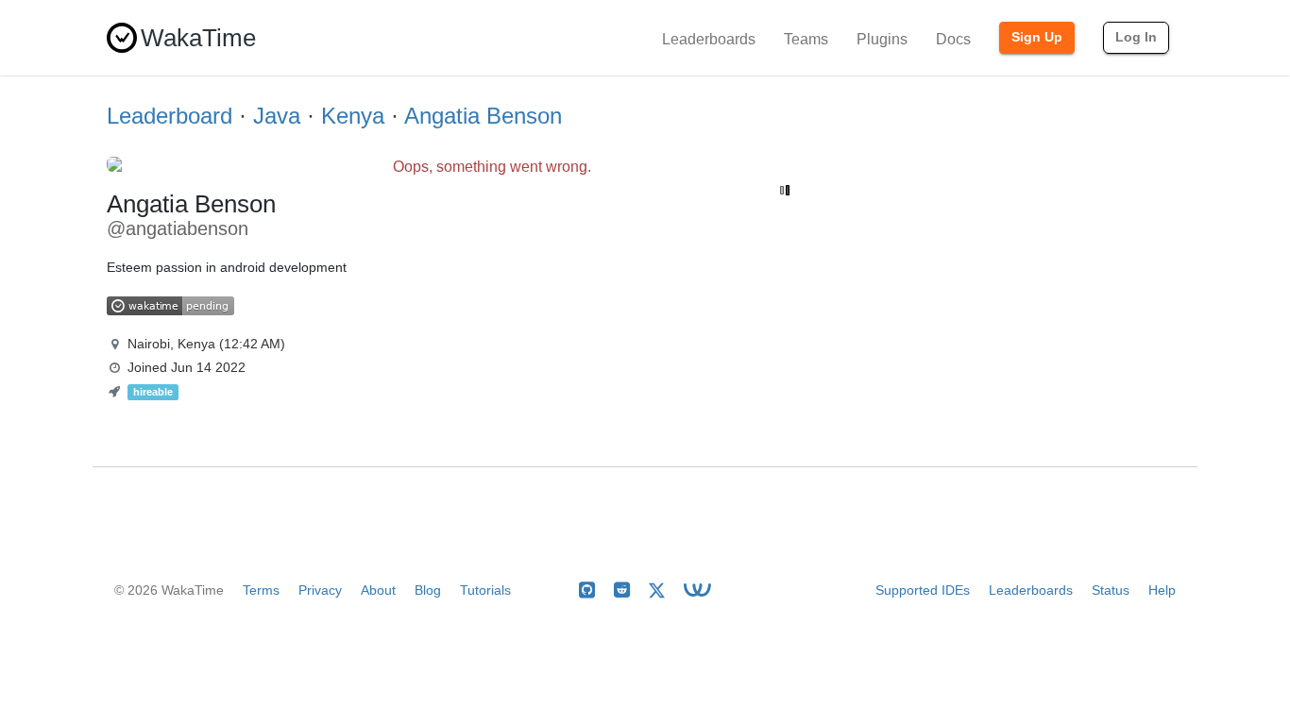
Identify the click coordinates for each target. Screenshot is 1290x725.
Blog (428, 590)
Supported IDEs (922, 590)
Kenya (352, 115)
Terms (261, 590)
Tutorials (485, 590)
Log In (1136, 36)
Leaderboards (708, 39)
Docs (953, 39)
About (378, 590)
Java (276, 115)
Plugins (882, 39)
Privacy (320, 590)
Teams (806, 39)
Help (1162, 590)
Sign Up (1036, 36)
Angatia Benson (483, 115)
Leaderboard (169, 115)
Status (1110, 590)
